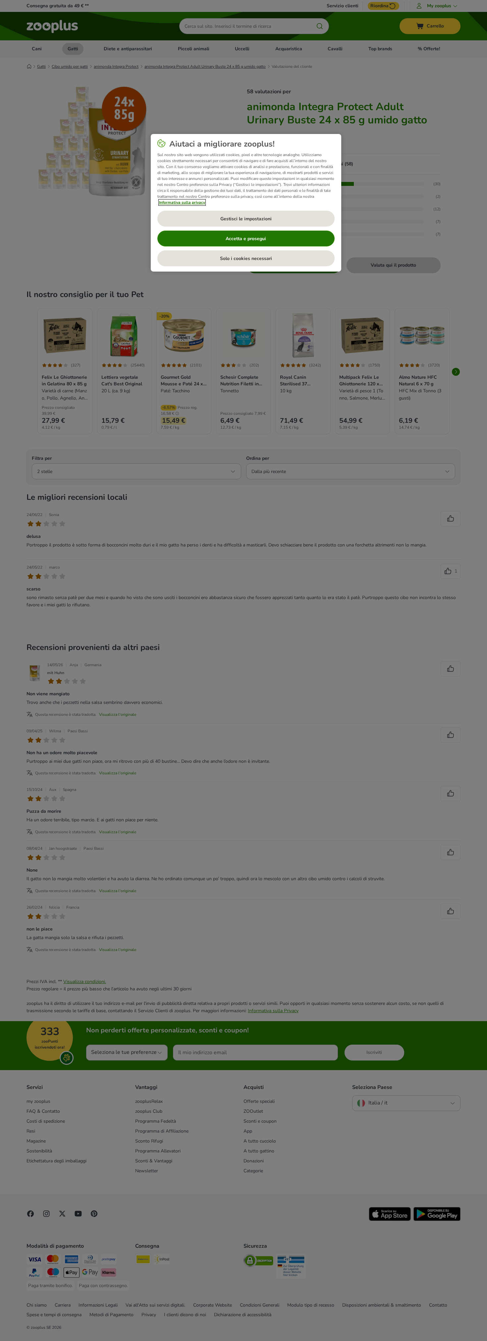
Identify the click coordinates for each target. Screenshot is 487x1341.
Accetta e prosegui (246, 239)
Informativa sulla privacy (182, 202)
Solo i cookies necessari (246, 258)
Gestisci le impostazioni (246, 219)
